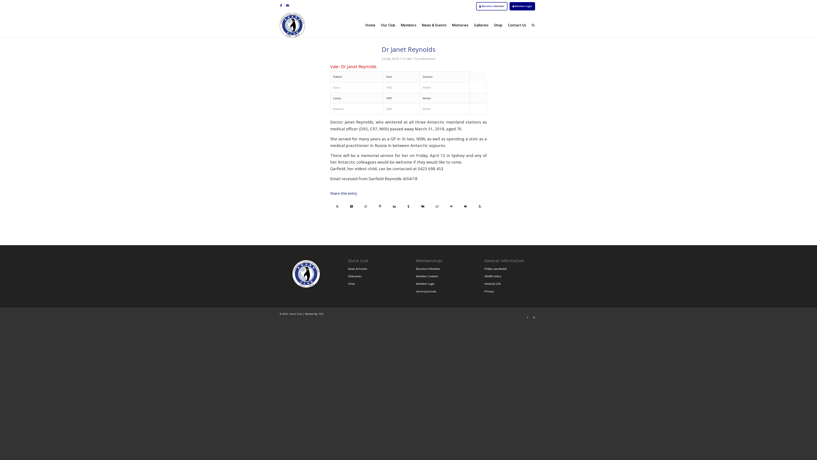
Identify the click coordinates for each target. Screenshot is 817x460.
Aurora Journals (426, 291)
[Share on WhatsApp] (366, 206)
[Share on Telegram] (451, 206)
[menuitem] (491, 6)
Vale (409, 58)
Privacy (489, 291)
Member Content (427, 276)
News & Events (357, 269)
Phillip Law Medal (495, 269)
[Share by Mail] (465, 206)
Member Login (523, 6)
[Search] (533, 25)
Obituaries (355, 276)
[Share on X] (337, 206)
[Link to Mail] (287, 5)
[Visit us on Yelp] (480, 206)
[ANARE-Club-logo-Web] (292, 25)
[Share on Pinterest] (380, 206)
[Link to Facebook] (281, 5)
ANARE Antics (492, 276)
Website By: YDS (314, 313)
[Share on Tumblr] (408, 206)
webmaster (427, 58)
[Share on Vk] (423, 206)
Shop (351, 284)
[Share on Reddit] (437, 206)
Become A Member (428, 269)
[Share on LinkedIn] (394, 206)
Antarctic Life (492, 284)
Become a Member (492, 6)
